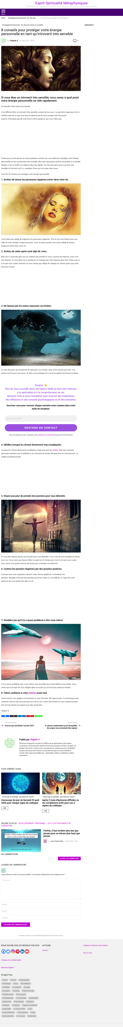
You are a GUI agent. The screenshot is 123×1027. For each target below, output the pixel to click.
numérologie (22, 998)
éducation (32, 1016)
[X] (14, 716)
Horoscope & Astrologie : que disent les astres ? (18, 797)
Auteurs (45, 950)
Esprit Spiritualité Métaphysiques (61, 3)
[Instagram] (13, 951)
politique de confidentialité (47, 435)
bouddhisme (26, 983)
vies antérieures (9, 1012)
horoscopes (22, 994)
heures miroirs (8, 994)
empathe (7, 991)
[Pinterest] (30, 716)
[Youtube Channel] (27, 951)
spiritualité (7, 1009)
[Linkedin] (22, 716)
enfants (16, 991)
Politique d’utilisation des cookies (95, 945)
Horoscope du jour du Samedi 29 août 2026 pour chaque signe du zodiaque (20, 801)
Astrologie (7, 983)
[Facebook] (5, 716)
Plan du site (87, 953)
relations (31, 1001)
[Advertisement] (41, 140)
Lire (4, 808)
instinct (32, 692)
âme (33, 1012)
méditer (55, 450)
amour (14, 980)
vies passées (23, 1012)
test (30, 1009)
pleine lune (7, 1001)
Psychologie (19, 1001)
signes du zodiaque (30, 1005)
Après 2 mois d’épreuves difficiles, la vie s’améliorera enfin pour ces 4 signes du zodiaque (60, 803)
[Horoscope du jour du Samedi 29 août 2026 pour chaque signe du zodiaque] (20, 783)
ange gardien (24, 980)
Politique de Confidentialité (11, 960)
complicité (17, 987)
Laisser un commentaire (69, 858)
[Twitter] (8, 951)
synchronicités (20, 1009)
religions (6, 1005)
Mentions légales (7, 967)
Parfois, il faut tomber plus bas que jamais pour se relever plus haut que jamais (61, 833)
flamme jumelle (28, 991)
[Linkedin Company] (22, 951)
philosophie (34, 998)
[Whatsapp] (38, 716)
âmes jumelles (9, 1016)
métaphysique (8, 998)
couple (27, 987)
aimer (5, 980)
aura (16, 983)
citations (6, 987)
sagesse (17, 1005)
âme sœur (21, 1016)
